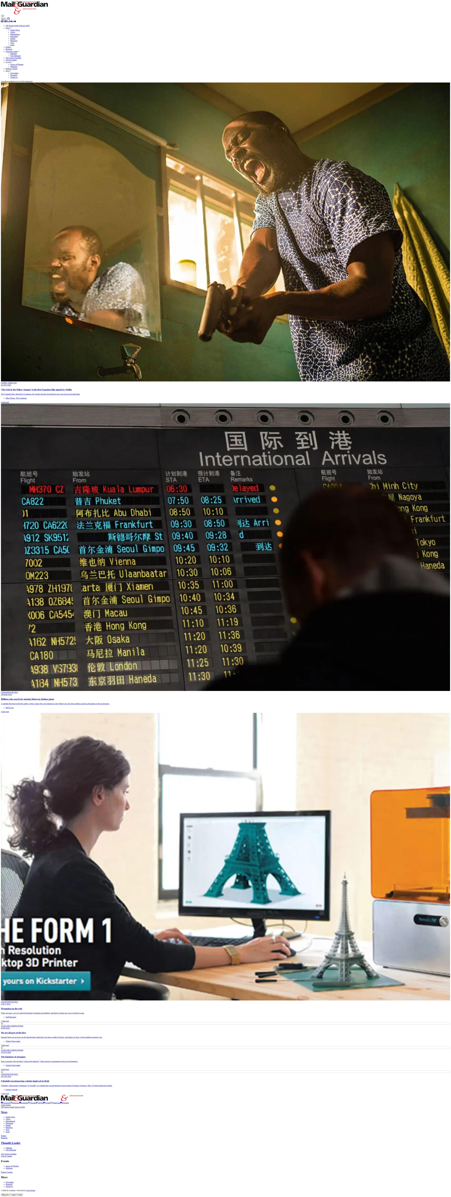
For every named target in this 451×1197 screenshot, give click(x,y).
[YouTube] (15, 22)
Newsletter (10, 1182)
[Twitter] (11, 22)
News (4, 1112)
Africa (8, 1119)
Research (9, 1184)
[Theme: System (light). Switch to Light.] (4, 19)
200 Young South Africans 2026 (13, 1107)
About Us (9, 1186)
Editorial (9, 1148)
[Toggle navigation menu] (2, 16)
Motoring (9, 1128)
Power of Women (12, 1166)
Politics (3, 1136)
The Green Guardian (8, 1154)
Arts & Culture (6, 1156)
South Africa (10, 1117)
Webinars (9, 1168)
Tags (2, 1105)
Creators (7, 1105)
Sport (8, 1132)
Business (4, 1138)
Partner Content (7, 1172)
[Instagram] (4, 22)
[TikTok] (9, 22)
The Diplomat (11, 1150)
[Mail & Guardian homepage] (225, 8)
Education (9, 1123)
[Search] (9, 19)
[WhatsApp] (13, 22)
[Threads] (7, 22)
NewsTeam (31, 1190)
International (10, 1121)
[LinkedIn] (6, 22)
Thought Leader (11, 1142)
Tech (7, 1130)
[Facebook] (2, 22)
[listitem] (5, 1103)
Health (8, 1125)
